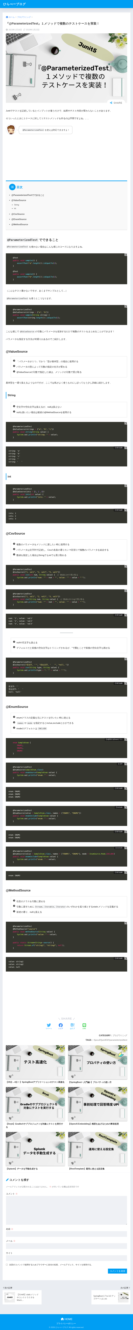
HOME (68, 1319)
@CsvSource (18, 214)
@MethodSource (19, 224)
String (16, 205)
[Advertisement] (66, 157)
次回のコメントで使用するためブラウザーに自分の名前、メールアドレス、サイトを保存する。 (51, 1265)
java (97, 1040)
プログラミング (120, 1035)
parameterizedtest (118, 1040)
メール (10, 1241)
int (15, 208)
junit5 (104, 1040)
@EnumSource (18, 219)
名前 (9, 1229)
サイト (9, 1253)
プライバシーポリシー (66, 1323)
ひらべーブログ (14, 4)
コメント (12, 1194)
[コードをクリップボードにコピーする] (126, 254)
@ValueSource (18, 200)
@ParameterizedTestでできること (27, 195)
